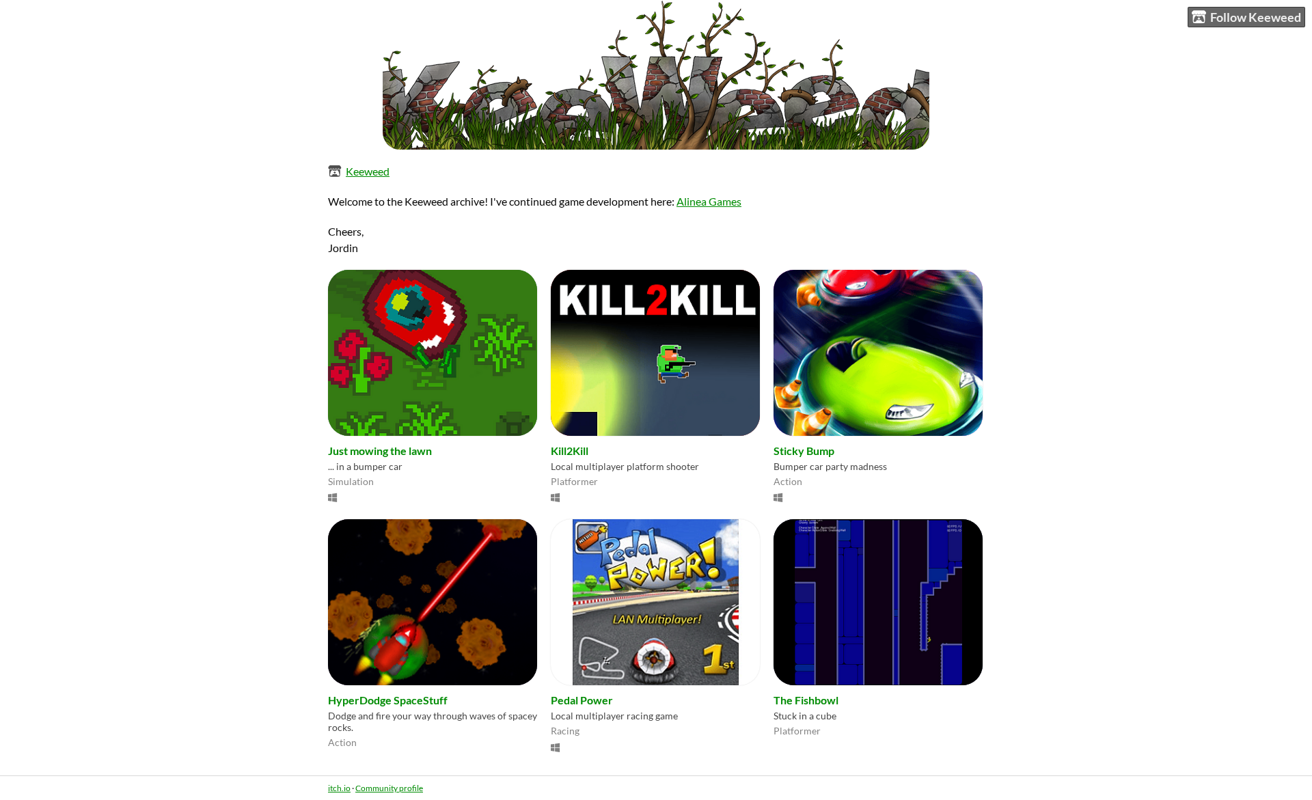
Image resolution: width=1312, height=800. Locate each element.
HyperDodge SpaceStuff (388, 699)
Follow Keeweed (1255, 17)
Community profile (389, 788)
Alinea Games (708, 201)
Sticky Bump (804, 450)
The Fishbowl (806, 699)
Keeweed (368, 171)
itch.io (339, 788)
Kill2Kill (569, 450)
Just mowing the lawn (380, 450)
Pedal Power (582, 699)
